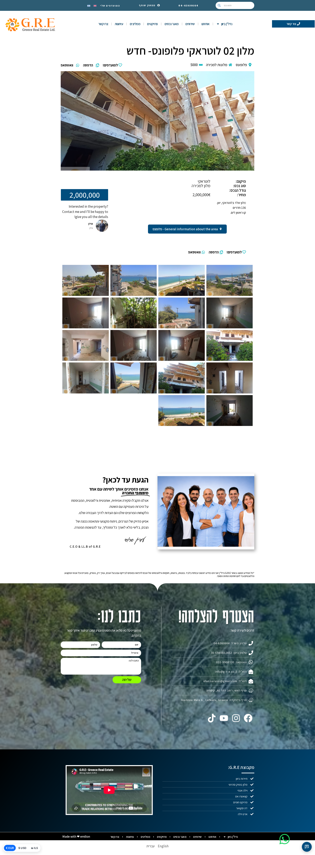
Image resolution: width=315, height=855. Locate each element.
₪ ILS (34, 848)
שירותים (190, 24)
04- (188, 5)
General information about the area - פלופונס (185, 229)
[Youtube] (224, 718)
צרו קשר (103, 24)
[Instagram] (236, 718)
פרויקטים (152, 24)
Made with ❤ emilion (76, 836)
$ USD (22, 848)
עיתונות (119, 24)
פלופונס (241, 64)
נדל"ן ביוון (226, 24)
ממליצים (135, 24)
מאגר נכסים (172, 24)
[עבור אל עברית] (89, 5)
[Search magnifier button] (219, 5)
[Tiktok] (212, 718)
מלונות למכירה (216, 64)
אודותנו (205, 24)
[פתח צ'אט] (307, 847)
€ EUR (10, 848)
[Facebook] (248, 718)
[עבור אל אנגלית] (95, 5)
